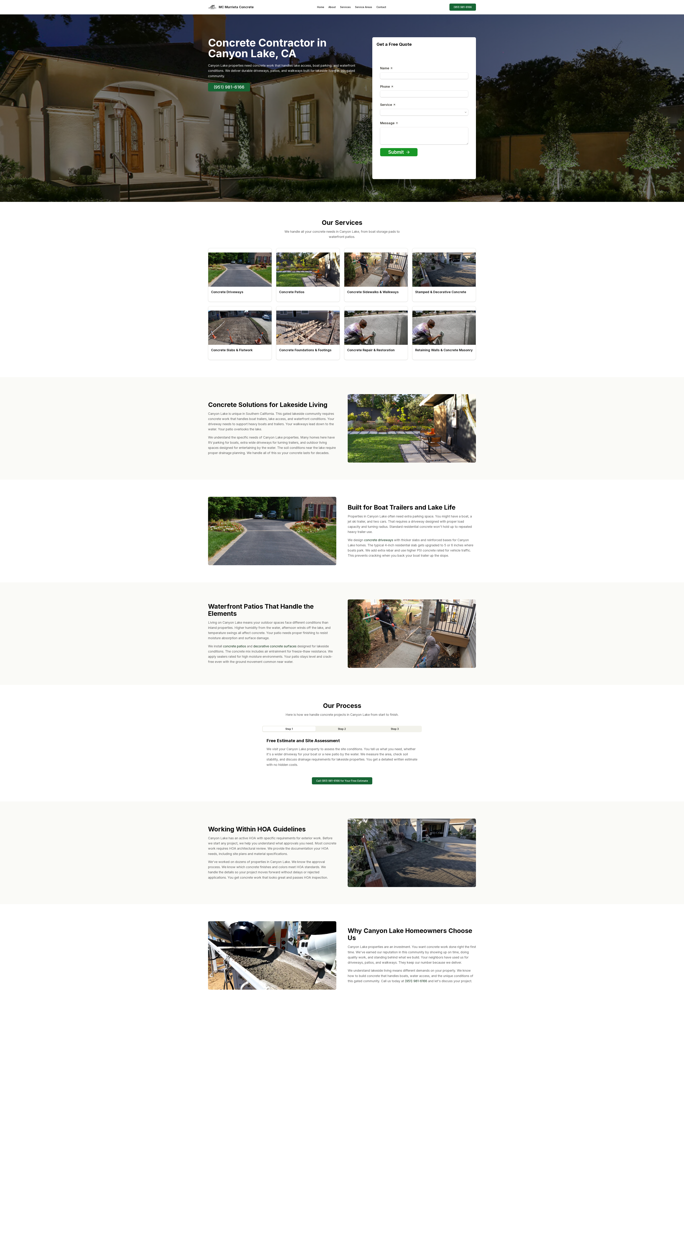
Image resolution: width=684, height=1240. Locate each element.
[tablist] (342, 729)
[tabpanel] (342, 753)
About (332, 7)
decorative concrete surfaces (274, 646)
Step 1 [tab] (289, 728)
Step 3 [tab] (395, 728)
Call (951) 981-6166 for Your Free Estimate (342, 780)
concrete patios (234, 646)
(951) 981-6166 (463, 7)
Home (320, 7)
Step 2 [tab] (342, 728)
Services (345, 7)
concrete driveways (378, 540)
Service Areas (363, 7)
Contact (381, 7)
